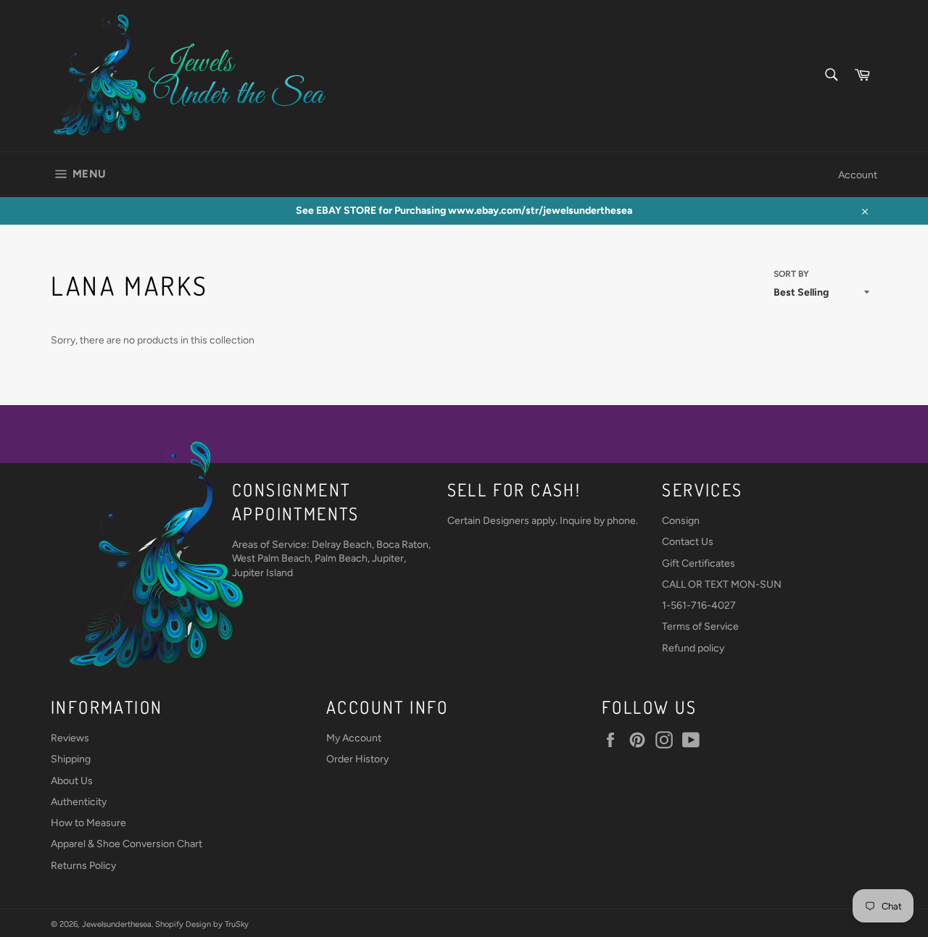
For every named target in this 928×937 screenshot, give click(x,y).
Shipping (71, 759)
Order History (357, 759)
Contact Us (687, 542)
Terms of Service (700, 626)
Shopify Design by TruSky (202, 924)
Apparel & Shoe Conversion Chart (126, 844)
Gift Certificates (698, 563)
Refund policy (693, 648)
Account (857, 175)
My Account (353, 738)
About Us (72, 781)
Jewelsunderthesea (117, 924)
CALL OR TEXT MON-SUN (722, 584)
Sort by (791, 274)
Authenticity (79, 802)
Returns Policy (83, 865)
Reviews (70, 738)
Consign (681, 521)
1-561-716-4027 (699, 605)
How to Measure (88, 823)
